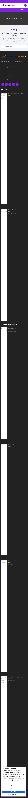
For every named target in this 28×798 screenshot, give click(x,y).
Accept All (13, 791)
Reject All (13, 789)
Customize (14, 786)
